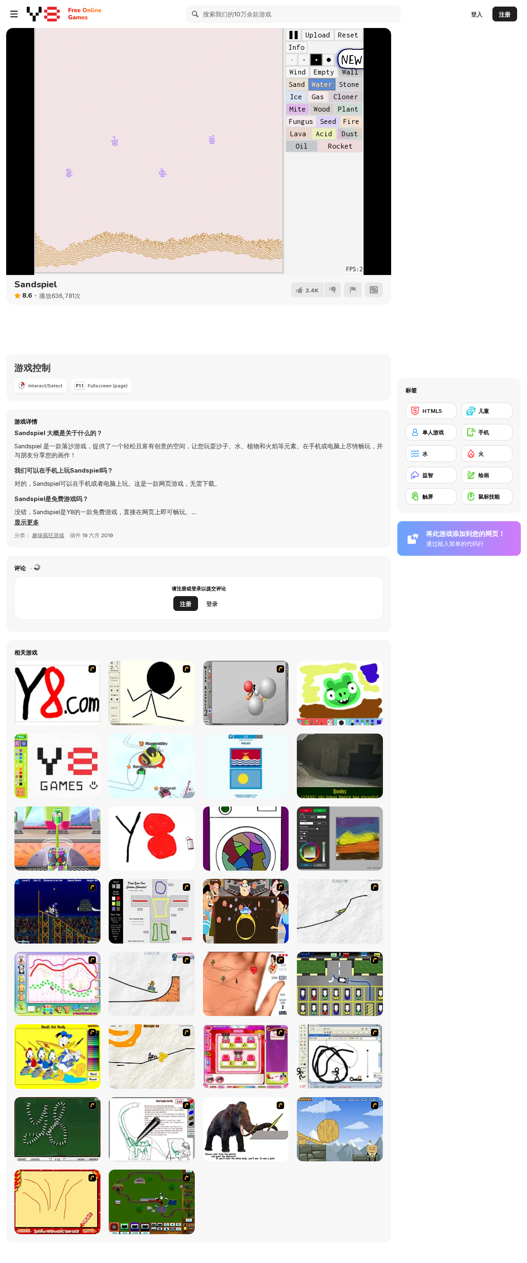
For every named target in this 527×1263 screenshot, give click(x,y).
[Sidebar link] (14, 14)
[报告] (353, 289)
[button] (26, 522)
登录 (212, 603)
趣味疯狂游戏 (48, 535)
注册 (505, 14)
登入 (477, 14)
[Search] (196, 14)
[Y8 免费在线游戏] (43, 14)
